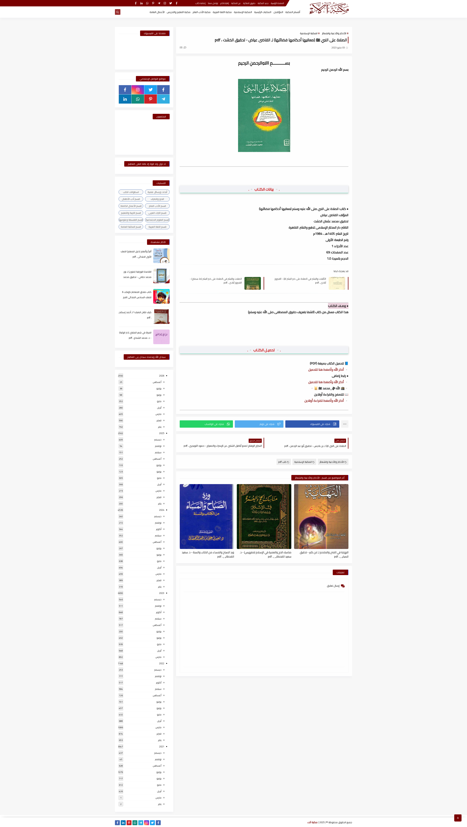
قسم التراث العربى (157, 213)
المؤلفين (278, 12)
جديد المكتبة (263, 3)
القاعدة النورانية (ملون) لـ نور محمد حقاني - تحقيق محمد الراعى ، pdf (137, 276)
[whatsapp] (147, 3)
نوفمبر (158, 446)
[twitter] (170, 3)
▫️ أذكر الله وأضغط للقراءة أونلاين (326, 401)
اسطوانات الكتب (131, 192)
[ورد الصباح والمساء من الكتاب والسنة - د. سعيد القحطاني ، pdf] (207, 516)
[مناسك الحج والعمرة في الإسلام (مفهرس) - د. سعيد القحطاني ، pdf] (264, 516)
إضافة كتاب (200, 3)
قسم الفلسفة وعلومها (131, 220)
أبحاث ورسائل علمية (157, 192)
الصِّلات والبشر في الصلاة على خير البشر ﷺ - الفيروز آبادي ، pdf (300, 280)
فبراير (159, 420)
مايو (159, 401)
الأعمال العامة (157, 12)
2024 (161, 510)
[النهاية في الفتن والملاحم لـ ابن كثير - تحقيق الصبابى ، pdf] (321, 516)
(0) (181, 47)
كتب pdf (282, 462)
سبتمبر (158, 452)
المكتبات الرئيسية (262, 12)
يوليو (158, 388)
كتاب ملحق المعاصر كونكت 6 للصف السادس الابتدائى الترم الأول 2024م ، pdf (136, 297)
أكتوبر (158, 529)
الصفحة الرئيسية (277, 3)
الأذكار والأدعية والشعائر (334, 33)
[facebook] (176, 3)
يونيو (159, 395)
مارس (158, 414)
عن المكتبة (236, 3)
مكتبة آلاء (312, 822)
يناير (159, 427)
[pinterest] (153, 3)
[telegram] (159, 3)
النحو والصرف (157, 199)
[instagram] (164, 3)
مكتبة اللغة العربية (222, 12)
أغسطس (157, 382)
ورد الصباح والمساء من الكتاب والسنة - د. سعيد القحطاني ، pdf (208, 554)
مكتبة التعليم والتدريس (178, 12)
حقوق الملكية (249, 3)
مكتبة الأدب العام (202, 12)
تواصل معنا (213, 3)
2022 (161, 663)
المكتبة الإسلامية (243, 12)
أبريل (159, 407)
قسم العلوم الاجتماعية (157, 220)
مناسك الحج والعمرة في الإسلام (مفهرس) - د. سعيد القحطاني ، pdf (265, 554)
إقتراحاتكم (224, 3)
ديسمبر (157, 439)
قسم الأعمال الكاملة (131, 206)
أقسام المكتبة (292, 12)
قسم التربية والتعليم (131, 213)
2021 (161, 746)
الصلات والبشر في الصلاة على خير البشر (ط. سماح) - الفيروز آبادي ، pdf (216, 280)
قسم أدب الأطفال (131, 199)
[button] (312, 424)
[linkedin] (141, 3)
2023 (161, 593)
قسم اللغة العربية (157, 227)
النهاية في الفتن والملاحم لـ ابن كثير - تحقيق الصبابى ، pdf (324, 554)
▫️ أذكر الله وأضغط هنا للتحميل (328, 369)
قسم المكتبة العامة (131, 227)
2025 (161, 433)
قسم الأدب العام (157, 206)
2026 (161, 375)
